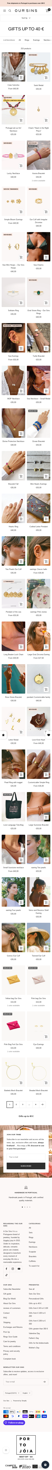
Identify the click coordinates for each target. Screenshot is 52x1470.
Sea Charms (39, 265)
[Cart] (47, 10)
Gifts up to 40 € (35, 1303)
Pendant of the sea (13, 612)
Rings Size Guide (10, 1337)
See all (31, 1289)
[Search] (10, 10)
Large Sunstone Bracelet (39, 825)
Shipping (6, 1322)
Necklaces (33, 1247)
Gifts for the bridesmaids (39, 1343)
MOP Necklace (13, 399)
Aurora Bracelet (38, 173)
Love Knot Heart (38, 740)
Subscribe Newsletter (11, 1289)
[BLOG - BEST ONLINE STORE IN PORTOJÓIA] (26, 1437)
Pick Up (6, 1332)
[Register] (44, 1382)
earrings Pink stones (38, 612)
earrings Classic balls (38, 569)
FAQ (5, 1318)
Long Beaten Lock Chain (13, 654)
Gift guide (7, 1294)
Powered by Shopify (20, 1401)
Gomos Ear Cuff (13, 956)
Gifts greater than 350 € (38, 1329)
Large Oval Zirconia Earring (39, 654)
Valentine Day (34, 1333)
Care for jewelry (9, 1341)
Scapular (32, 1252)
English (25, 1393)
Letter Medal (13, 740)
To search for (34, 1266)
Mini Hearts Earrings (38, 484)
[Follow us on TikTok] (6, 1275)
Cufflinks (32, 1261)
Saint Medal (38, 85)
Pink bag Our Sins (38, 998)
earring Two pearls (38, 868)
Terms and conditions (12, 1346)
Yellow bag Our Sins (13, 998)
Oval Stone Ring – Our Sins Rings (38, 311)
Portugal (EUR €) (11, 1393)
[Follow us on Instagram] (13, 1269)
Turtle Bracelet (39, 356)
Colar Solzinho (13, 85)
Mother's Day (34, 1348)
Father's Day (34, 1338)
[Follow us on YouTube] (19, 1269)
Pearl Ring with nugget (13, 782)
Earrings (36, 40)
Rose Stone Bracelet (13, 697)
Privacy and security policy (11, 1352)
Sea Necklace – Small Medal (38, 399)
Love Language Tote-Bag (13, 825)
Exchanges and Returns (13, 1327)
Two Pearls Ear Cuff (13, 569)
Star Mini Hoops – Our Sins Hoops (13, 266)
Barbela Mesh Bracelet (13, 1090)
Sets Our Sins (34, 1294)
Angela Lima (8, 1240)
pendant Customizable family (38, 697)
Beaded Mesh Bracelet (38, 1090)
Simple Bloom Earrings (13, 219)
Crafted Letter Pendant (39, 527)
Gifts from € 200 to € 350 (37, 1322)
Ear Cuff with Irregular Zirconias (38, 220)
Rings (27, 40)
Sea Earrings (13, 356)
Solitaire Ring (13, 310)
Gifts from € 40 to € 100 (38, 1308)
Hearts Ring (13, 527)
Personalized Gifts (36, 1299)
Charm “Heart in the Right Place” (38, 129)
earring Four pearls (13, 910)
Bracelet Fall (13, 484)
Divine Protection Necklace (13, 441)
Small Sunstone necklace (13, 868)
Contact (6, 1313)
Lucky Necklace (13, 173)
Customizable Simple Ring (38, 782)
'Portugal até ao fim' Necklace (13, 129)
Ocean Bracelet (38, 441)
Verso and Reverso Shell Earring (39, 911)
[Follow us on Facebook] (6, 1269)
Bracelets (32, 1256)
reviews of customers (12, 1308)
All (20, 40)
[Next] (42, 1104)
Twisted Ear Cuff (38, 956)
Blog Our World (9, 1299)
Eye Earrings (38, 1044)
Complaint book (9, 1359)
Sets (31, 1233)
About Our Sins (9, 1303)
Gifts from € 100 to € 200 (37, 1314)
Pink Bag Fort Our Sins (13, 1044)
